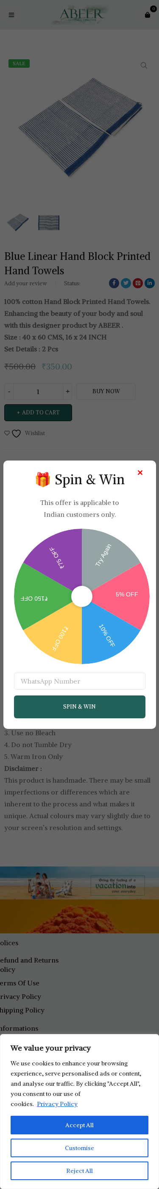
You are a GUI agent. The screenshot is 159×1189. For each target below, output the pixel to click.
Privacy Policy (57, 1104)
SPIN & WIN (79, 706)
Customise (79, 1148)
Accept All (79, 1125)
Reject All (79, 1171)
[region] (79, 1111)
